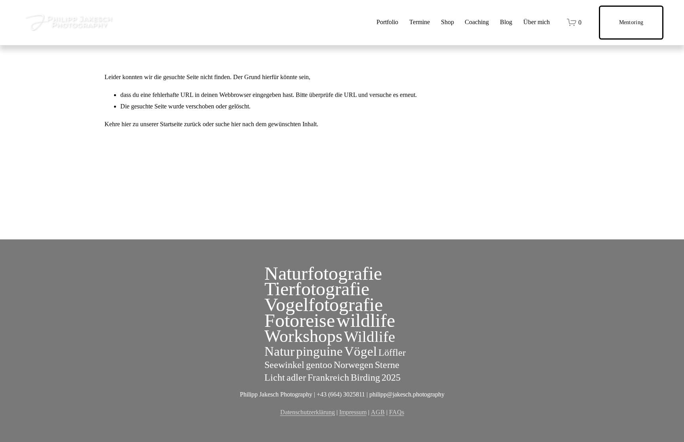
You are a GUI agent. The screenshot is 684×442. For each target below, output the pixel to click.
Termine (419, 22)
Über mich (536, 22)
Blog (506, 22)
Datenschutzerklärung (307, 412)
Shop (447, 22)
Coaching (477, 22)
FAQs (396, 412)
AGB (378, 412)
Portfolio (387, 22)
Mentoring (631, 22)
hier (126, 124)
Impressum (353, 412)
